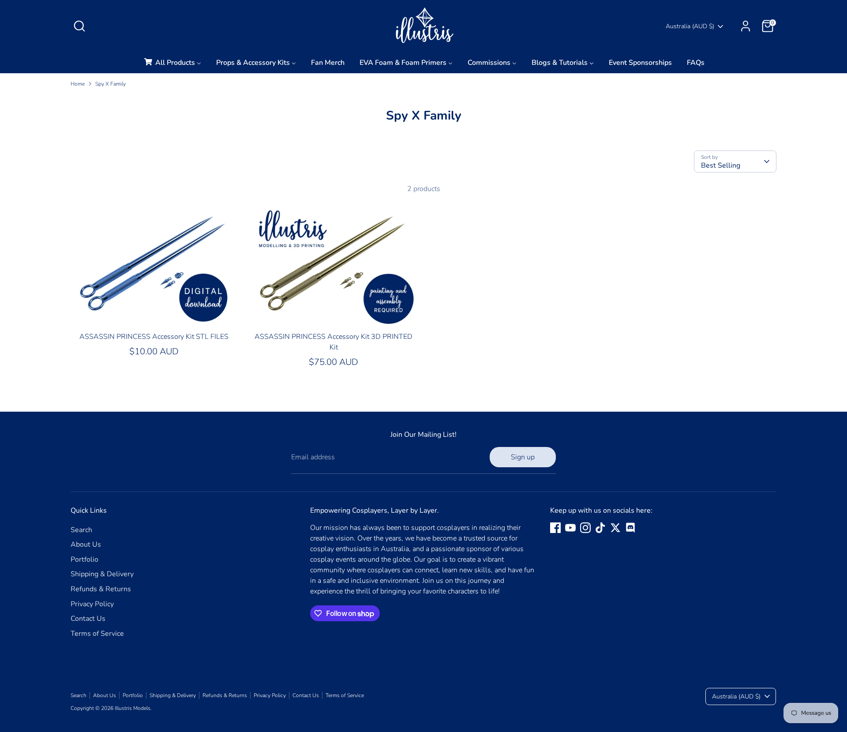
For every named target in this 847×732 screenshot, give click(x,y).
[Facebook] (555, 527)
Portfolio (84, 559)
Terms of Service (97, 633)
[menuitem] (172, 65)
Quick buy (154, 313)
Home (78, 83)
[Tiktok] (600, 527)
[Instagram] (585, 527)
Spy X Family (110, 83)
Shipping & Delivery (102, 574)
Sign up (523, 457)
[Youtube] (570, 527)
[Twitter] (615, 527)
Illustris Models (132, 708)
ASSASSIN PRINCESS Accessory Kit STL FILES (154, 337)
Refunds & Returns (101, 589)
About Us (86, 544)
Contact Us (88, 618)
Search (81, 530)
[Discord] (630, 527)
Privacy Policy (92, 604)
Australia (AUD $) (690, 26)
